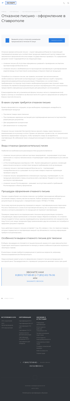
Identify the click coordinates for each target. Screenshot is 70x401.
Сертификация (25, 317)
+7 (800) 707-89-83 (30, 362)
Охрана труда (40, 353)
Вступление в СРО (8, 317)
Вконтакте (35, 377)
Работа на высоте (42, 350)
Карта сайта (35, 388)
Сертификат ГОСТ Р (25, 330)
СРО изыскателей (7, 327)
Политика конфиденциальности (35, 385)
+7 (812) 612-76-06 (45, 275)
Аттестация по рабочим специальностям (41, 328)
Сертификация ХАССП (26, 323)
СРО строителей (6, 321)
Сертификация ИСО (25, 321)
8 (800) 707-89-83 (24, 275)
